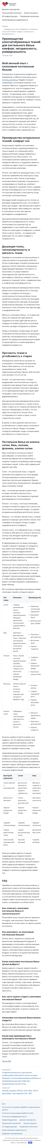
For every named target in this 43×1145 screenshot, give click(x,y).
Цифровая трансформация (12, 1133)
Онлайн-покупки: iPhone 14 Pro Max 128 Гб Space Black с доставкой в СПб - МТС (20, 1091)
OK (30, 1142)
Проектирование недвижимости (15, 20)
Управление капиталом (29, 16)
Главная (5, 26)
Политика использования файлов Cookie (17, 1113)
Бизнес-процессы (31, 13)
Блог (4, 1104)
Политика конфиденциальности (14, 1116)
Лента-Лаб (6, 1061)
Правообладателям (9, 1120)
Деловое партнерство (10, 9)
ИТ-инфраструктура (10, 16)
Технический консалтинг (12, 13)
